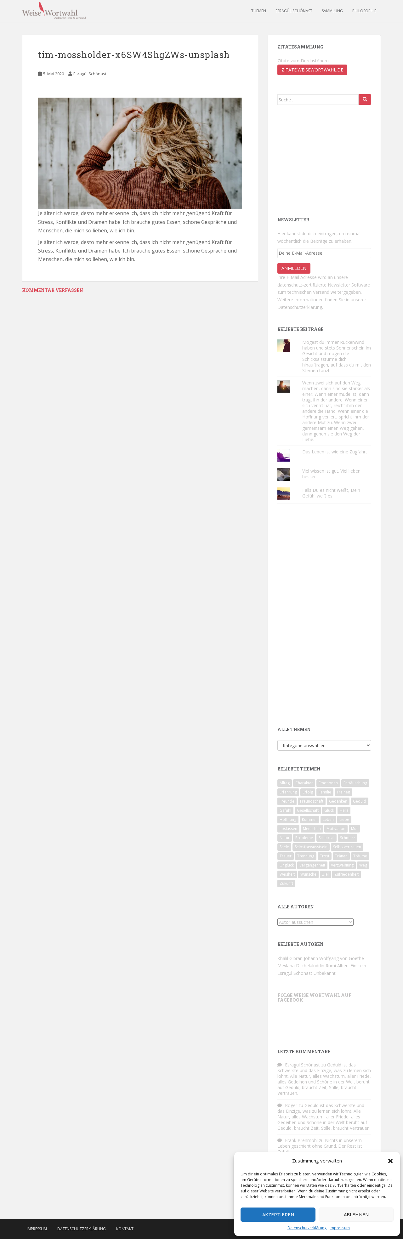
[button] (390, 1161)
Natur (285, 837)
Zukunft (286, 883)
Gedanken (338, 801)
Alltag (285, 783)
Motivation (335, 828)
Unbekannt (325, 973)
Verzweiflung (342, 865)
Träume (360, 856)
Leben (328, 819)
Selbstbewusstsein (311, 847)
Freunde (287, 801)
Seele (284, 847)
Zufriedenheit (346, 874)
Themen (258, 11)
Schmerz (347, 837)
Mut (354, 828)
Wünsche (308, 874)
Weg (363, 865)
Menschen (312, 828)
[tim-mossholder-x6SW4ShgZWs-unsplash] (140, 153)
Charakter (304, 783)
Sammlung (332, 11)
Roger (291, 1105)
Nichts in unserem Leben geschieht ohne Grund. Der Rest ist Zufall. (319, 1146)
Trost (324, 856)
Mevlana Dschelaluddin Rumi (306, 966)
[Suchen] (365, 99)
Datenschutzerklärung (306, 1227)
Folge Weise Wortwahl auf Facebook (314, 997)
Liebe (344, 819)
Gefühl (285, 810)
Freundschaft (311, 801)
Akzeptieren (278, 1214)
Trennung (305, 856)
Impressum (340, 1227)
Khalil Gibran (290, 958)
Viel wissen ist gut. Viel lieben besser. (331, 474)
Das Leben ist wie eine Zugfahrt (334, 452)
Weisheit (287, 874)
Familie (325, 792)
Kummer (309, 819)
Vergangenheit (312, 865)
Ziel (325, 874)
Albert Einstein (351, 966)
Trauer (286, 856)
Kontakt (124, 1228)
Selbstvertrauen (347, 847)
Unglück (287, 865)
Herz (344, 810)
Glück (329, 810)
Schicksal (326, 837)
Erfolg (308, 792)
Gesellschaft (308, 810)
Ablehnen (356, 1214)
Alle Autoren (295, 906)
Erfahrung (288, 792)
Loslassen (288, 828)
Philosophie (364, 11)
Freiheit (343, 792)
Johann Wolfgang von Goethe (334, 958)
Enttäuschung (355, 783)
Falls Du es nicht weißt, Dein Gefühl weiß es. (331, 493)
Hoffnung (288, 819)
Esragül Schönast (293, 11)
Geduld (359, 801)
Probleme (304, 837)
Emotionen (328, 783)
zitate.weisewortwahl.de (312, 70)
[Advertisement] (324, 160)
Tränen (341, 856)
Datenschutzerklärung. (300, 307)
